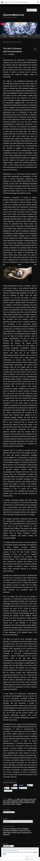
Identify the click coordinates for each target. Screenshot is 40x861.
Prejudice (32, 801)
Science (22, 802)
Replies (18, 804)
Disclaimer (12, 36)
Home (5, 36)
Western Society (11, 804)
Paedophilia (27, 801)
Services (25, 36)
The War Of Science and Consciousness (12, 50)
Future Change (7, 801)
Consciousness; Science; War (28, 799)
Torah (4, 804)
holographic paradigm (17, 801)
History (10, 799)
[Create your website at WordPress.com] (20, 2)
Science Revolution (29, 802)
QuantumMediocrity (13, 14)
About (18, 36)
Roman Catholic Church (12, 802)
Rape (4, 802)
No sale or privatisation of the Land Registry (15, 829)
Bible (18, 799)
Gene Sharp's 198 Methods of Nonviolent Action (17, 830)
